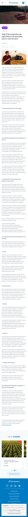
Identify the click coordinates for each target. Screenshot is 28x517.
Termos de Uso (14, 491)
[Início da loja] (13, 2)
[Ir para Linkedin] (15, 486)
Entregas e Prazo (14, 498)
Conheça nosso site (6, 425)
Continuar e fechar (14, 513)
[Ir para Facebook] (7, 486)
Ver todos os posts (14, 474)
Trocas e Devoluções (14, 496)
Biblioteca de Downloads (14, 501)
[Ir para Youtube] (19, 486)
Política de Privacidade (14, 493)
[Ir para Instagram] (11, 486)
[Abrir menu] (2, 2)
